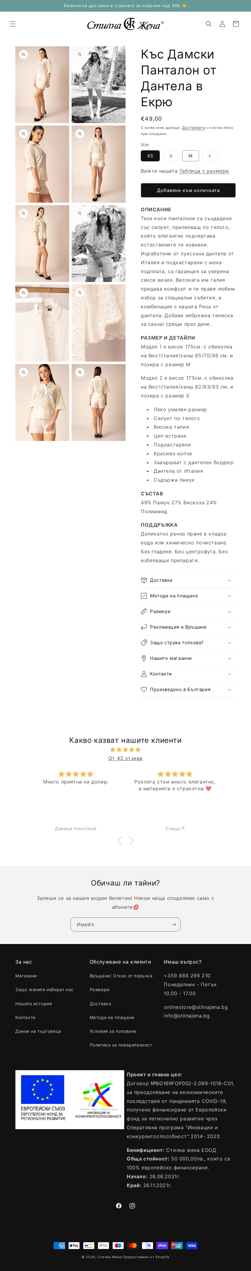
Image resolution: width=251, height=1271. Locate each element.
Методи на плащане (112, 1017)
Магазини (26, 975)
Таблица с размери (204, 171)
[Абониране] (173, 924)
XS (150, 155)
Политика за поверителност (121, 1044)
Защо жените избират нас (44, 989)
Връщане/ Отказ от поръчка (121, 975)
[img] (125, 749)
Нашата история (33, 1003)
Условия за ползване (113, 1031)
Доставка (100, 1003)
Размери (99, 989)
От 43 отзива (125, 758)
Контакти (25, 1017)
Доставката (193, 127)
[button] (13, 24)
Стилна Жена (110, 1257)
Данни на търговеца (38, 1031)
